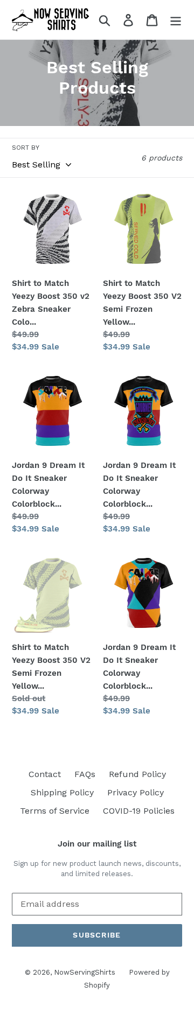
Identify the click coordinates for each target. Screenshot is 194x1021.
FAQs (84, 774)
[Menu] (176, 20)
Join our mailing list (97, 844)
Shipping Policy (62, 792)
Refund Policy (137, 774)
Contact (45, 774)
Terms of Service (54, 811)
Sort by (25, 147)
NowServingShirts (84, 972)
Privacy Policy (135, 792)
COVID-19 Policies (139, 811)
